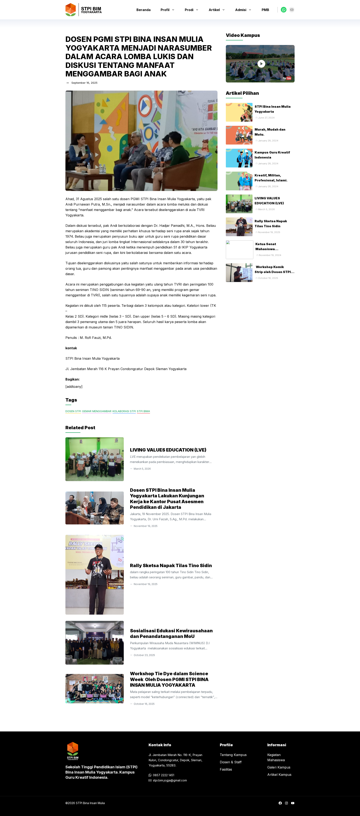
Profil (165, 10)
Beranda (143, 10)
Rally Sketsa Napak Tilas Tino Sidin (171, 565)
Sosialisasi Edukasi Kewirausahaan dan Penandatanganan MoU (171, 633)
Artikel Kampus (279, 774)
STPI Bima (143, 411)
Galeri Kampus (278, 767)
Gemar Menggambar (96, 411)
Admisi (240, 10)
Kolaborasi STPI (124, 411)
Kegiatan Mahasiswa (276, 757)
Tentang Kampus (233, 755)
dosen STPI (73, 411)
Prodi (189, 10)
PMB (265, 10)
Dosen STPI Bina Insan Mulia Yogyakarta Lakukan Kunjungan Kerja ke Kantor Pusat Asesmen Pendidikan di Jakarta (167, 498)
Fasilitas (226, 769)
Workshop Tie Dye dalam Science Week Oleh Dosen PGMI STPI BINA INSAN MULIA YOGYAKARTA (169, 679)
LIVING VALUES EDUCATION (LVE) (168, 450)
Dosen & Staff (231, 762)
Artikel (214, 10)
